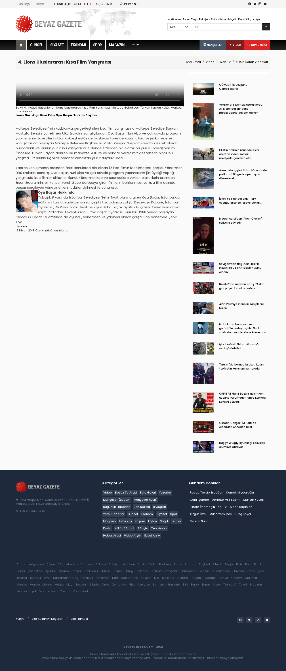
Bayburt (204, 564)
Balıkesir (165, 564)
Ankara (129, 4)
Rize (132, 584)
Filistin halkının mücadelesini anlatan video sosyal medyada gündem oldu (239, 154)
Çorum (64, 571)
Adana (21, 564)
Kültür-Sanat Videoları (252, 62)
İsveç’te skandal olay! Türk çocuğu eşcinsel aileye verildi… (240, 201)
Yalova (53, 591)
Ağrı (60, 564)
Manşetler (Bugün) (116, 500)
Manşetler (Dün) (145, 500)
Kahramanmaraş (65, 578)
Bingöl (229, 564)
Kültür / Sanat (124, 528)
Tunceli (22, 591)
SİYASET (57, 45)
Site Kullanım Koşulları (47, 619)
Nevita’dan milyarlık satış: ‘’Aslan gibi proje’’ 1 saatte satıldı (241, 286)
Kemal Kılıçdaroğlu (249, 19)
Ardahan (128, 564)
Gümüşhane (221, 571)
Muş (69, 584)
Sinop (195, 584)
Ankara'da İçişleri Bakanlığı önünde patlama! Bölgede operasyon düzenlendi (243, 174)
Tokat (243, 584)
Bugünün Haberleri (116, 507)
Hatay (250, 571)
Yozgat (65, 591)
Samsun (159, 584)
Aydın (152, 564)
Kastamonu (129, 578)
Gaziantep (188, 571)
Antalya (114, 564)
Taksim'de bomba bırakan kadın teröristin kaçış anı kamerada (241, 366)
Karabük (87, 578)
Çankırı (51, 571)
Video (210, 62)
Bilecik (217, 564)
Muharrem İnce (221, 514)
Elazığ (129, 571)
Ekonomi (147, 514)
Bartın (178, 564)
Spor (173, 514)
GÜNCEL (36, 45)
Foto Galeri (148, 492)
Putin (214, 19)
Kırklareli (183, 578)
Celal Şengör (199, 500)
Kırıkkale (168, 578)
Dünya (176, 521)
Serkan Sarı (198, 521)
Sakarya (144, 584)
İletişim (40, 4)
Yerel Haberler (113, 514)
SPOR (97, 45)
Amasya (87, 564)
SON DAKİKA (258, 45)
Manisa (22, 584)
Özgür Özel (198, 514)
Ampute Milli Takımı (226, 500)
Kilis (157, 578)
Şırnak (206, 584)
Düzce (105, 571)
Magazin (109, 521)
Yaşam (140, 521)
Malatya (251, 578)
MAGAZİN (117, 45)
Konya (223, 578)
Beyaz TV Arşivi (126, 492)
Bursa (21, 571)
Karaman (102, 578)
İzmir (47, 578)
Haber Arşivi (112, 535)
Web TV (225, 62)
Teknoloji (125, 521)
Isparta (22, 578)
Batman (190, 564)
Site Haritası (79, 619)
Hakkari (238, 571)
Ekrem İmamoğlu (202, 507)
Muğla (59, 584)
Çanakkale (35, 571)
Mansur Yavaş (253, 500)
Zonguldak (81, 591)
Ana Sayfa (25, 4)
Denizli (76, 571)
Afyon (51, 564)
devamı (21, 226)
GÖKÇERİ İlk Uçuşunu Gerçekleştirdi (233, 87)
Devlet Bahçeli (227, 19)
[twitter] (255, 4)
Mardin (35, 584)
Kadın (107, 528)
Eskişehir (171, 571)
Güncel (133, 514)
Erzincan (142, 571)
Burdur (259, 564)
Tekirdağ (229, 584)
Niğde (94, 584)
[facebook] (249, 4)
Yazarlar (165, 492)
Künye (20, 619)
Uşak (33, 591)
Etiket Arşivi (152, 535)
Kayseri (146, 578)
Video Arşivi (132, 535)
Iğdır (261, 571)
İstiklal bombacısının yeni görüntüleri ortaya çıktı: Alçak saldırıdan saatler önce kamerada (242, 328)
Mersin (47, 584)
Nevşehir (81, 584)
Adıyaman (36, 564)
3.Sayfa (142, 528)
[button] (135, 45)
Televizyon (159, 528)
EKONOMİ (78, 45)
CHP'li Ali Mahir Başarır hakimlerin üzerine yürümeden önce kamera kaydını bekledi (242, 398)
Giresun (204, 571)
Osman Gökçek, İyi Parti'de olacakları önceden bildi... (237, 425)
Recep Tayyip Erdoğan (195, 19)
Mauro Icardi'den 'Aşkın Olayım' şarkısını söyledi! (240, 220)
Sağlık (164, 521)
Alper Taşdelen (241, 507)
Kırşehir (197, 578)
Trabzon (256, 584)
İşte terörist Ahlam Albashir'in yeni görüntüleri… (239, 346)
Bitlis (239, 564)
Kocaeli (210, 578)
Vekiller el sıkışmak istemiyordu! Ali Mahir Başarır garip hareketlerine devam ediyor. (241, 109)
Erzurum (157, 571)
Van (42, 591)
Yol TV (222, 507)
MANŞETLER (214, 45)
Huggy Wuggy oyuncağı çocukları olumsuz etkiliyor (242, 445)
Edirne (117, 571)
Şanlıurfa (173, 584)
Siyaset (162, 514)
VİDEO (236, 45)
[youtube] (265, 4)
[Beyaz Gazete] (38, 486)
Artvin (142, 564)
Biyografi (159, 507)
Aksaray (72, 564)
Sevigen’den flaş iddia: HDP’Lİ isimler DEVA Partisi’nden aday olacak (240, 268)
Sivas (217, 584)
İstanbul (35, 578)
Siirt (185, 584)
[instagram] (260, 4)
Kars (115, 578)
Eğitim (152, 521)
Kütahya (237, 578)
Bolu (248, 564)
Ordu (105, 584)
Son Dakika (142, 507)
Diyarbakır (91, 571)
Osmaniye (119, 584)
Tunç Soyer (243, 514)
